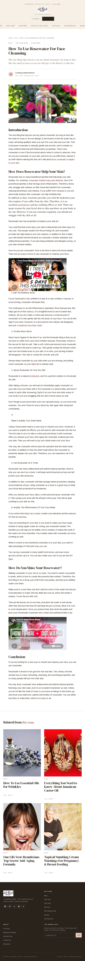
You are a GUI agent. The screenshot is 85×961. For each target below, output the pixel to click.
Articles (56, 26)
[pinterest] (19, 906)
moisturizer (24, 204)
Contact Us (7, 940)
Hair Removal (70, 26)
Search (37, 18)
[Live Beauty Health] (22, 893)
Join (78, 935)
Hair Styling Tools (39, 26)
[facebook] (5, 906)
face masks (35, 513)
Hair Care (47, 899)
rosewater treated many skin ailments (46, 180)
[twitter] (23, 906)
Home (10, 38)
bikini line (35, 364)
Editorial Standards (9, 932)
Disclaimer (6, 944)
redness (30, 311)
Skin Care (10, 26)
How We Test (7, 936)
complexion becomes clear (29, 325)
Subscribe (48, 18)
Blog (16, 38)
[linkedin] (14, 906)
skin (39, 234)
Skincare (23, 26)
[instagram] (10, 906)
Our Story (6, 928)
